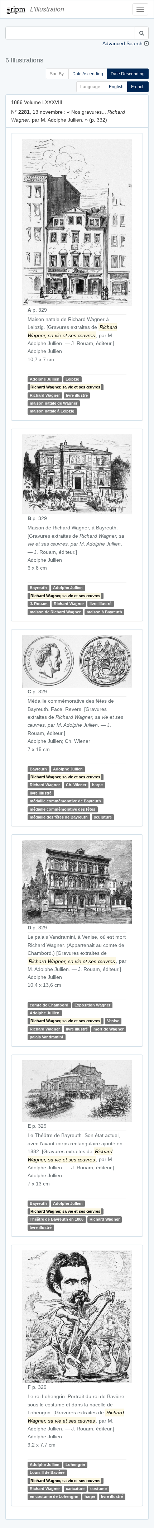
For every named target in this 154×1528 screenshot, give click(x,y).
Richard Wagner (45, 395)
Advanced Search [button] (122, 43)
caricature (75, 1488)
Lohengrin (75, 1464)
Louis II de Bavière (47, 1472)
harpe (97, 785)
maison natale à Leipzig (52, 411)
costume (98, 1488)
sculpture (103, 817)
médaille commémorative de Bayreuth (65, 801)
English (116, 86)
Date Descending (128, 73)
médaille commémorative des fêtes (62, 809)
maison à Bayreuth (104, 612)
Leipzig (73, 379)
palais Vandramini (46, 1037)
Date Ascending (87, 73)
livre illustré (77, 395)
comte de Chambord (49, 1005)
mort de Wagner (108, 1029)
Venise (113, 1021)
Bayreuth (38, 588)
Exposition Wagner (92, 1005)
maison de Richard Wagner (55, 612)
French (138, 86)
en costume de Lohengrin (54, 1497)
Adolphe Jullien (44, 379)
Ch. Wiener (76, 785)
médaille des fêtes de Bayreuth (59, 817)
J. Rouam (39, 604)
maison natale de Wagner (53, 403)
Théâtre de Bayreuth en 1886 (56, 1219)
